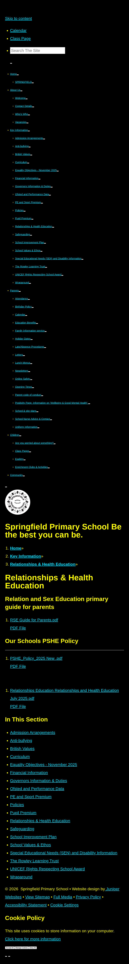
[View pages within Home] (18, 74)
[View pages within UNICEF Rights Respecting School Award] (62, 275)
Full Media (62, 897)
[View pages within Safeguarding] (31, 235)
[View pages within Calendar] (26, 315)
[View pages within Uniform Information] (38, 427)
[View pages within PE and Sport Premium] (42, 203)
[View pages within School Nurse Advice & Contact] (51, 419)
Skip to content (18, 18)
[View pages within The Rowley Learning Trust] (46, 267)
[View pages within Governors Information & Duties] (52, 187)
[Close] (6, 956)
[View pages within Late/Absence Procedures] (45, 347)
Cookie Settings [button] (64, 905)
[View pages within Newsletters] (29, 371)
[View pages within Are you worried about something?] (55, 443)
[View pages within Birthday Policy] (33, 307)
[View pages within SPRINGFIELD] (33, 82)
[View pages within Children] (20, 435)
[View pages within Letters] (24, 355)
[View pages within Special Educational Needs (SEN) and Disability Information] (82, 259)
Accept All (9, 948)
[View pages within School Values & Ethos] (41, 251)
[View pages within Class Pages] (30, 451)
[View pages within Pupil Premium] (32, 219)
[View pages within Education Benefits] (37, 323)
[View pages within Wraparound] (30, 283)
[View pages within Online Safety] (31, 379)
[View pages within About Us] (21, 90)
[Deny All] (9, 956)
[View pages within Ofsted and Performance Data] (50, 195)
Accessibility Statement (26, 905)
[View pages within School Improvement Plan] (45, 243)
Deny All (33, 948)
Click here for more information (33, 939)
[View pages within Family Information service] (46, 331)
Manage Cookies (21, 948)
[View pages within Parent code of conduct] (42, 395)
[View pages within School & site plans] (37, 411)
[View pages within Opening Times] (33, 387)
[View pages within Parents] (20, 291)
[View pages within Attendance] (29, 299)
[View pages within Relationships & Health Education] (53, 227)
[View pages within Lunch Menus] (31, 363)
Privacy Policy (88, 897)
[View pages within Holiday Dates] (32, 339)
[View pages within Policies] (25, 211)
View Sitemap (37, 897)
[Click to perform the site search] (11, 63)
